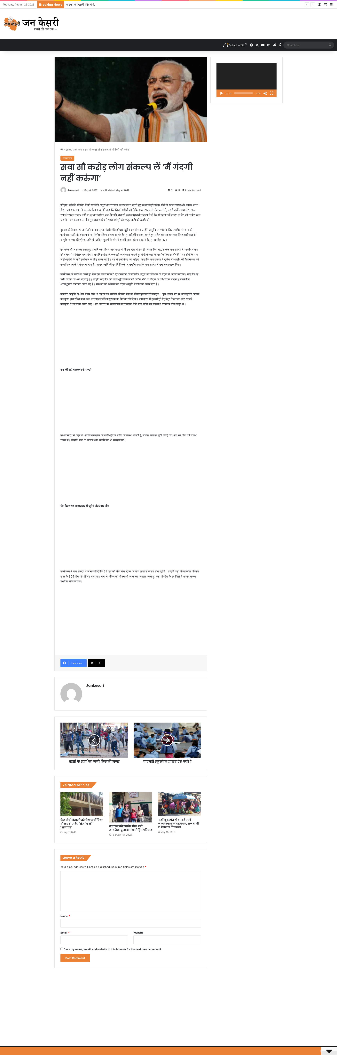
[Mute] (265, 93)
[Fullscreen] (271, 93)
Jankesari (73, 190)
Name (65, 916)
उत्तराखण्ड (77, 149)
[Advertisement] (130, 338)
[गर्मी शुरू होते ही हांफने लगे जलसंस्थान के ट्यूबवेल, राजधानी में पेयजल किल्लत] (179, 804)
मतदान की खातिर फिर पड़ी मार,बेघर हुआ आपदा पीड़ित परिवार (130, 828)
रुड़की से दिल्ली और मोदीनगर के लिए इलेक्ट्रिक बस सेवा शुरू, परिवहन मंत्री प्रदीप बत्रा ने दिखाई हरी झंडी (127, 4)
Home (67, 149)
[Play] (221, 93)
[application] (246, 80)
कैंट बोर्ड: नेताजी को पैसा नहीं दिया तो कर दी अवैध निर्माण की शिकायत (81, 823)
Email (64, 932)
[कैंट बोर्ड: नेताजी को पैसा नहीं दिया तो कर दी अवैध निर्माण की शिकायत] (81, 804)
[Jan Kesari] (32, 23)
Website (138, 932)
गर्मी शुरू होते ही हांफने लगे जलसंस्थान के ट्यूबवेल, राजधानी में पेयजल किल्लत (178, 823)
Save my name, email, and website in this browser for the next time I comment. (113, 949)
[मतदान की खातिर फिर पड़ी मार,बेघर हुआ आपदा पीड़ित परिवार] (130, 807)
